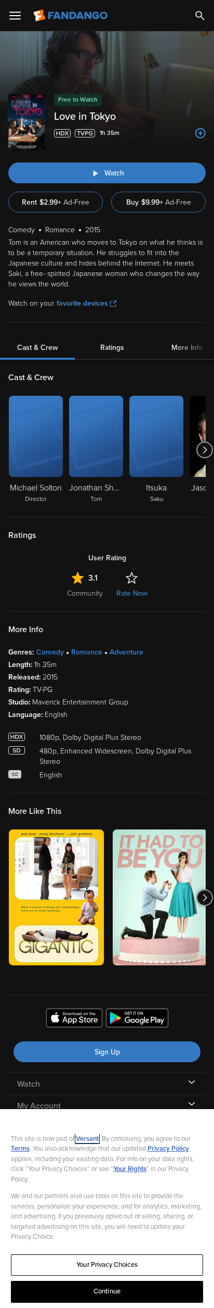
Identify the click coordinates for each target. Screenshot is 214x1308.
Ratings (112, 347)
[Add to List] (200, 133)
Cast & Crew (37, 347)
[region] (107, 1208)
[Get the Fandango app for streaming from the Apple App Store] (74, 1019)
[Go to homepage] (71, 15)
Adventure (126, 652)
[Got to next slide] (204, 450)
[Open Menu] (15, 15)
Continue (107, 1291)
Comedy (50, 652)
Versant (87, 1139)
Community (85, 593)
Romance (86, 652)
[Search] (200, 15)
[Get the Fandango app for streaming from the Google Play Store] (137, 1019)
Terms (20, 1148)
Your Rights (129, 1169)
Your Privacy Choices (107, 1265)
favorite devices (82, 303)
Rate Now (132, 593)
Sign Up (107, 1052)
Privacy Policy (168, 1148)
